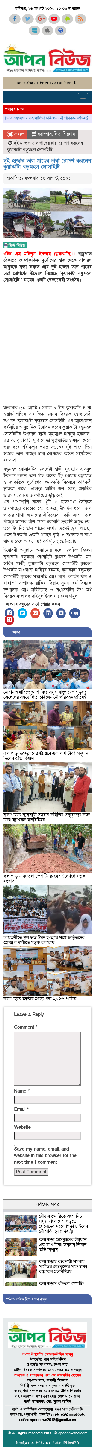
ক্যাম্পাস (45, 134)
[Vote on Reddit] (61, 613)
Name (22, 1091)
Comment (26, 1027)
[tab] (47, 1210)
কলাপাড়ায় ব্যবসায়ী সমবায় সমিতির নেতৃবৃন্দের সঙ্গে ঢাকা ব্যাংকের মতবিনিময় (46, 817)
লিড (57, 134)
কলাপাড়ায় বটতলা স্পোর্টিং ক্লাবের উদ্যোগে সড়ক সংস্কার (44, 878)
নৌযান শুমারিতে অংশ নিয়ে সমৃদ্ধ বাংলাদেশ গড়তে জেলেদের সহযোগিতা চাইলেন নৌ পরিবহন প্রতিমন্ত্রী (45, 694)
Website (22, 1127)
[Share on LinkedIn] (48, 613)
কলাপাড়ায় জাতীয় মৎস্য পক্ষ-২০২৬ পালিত (39, 999)
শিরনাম (68, 134)
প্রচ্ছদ (18, 134)
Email (21, 1109)
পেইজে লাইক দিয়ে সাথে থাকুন (26, 1299)
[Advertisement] (47, 343)
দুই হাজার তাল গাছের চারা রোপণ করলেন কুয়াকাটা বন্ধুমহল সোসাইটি (47, 163)
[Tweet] (22, 613)
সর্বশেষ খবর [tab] (47, 1204)
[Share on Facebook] (9, 613)
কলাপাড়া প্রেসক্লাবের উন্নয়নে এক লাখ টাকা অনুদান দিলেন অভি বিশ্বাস (45, 756)
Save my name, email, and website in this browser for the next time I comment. (45, 1155)
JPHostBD (70, 1443)
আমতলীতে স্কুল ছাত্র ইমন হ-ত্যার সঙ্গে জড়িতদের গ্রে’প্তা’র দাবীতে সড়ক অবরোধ (43, 940)
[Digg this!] (74, 613)
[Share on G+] (35, 613)
